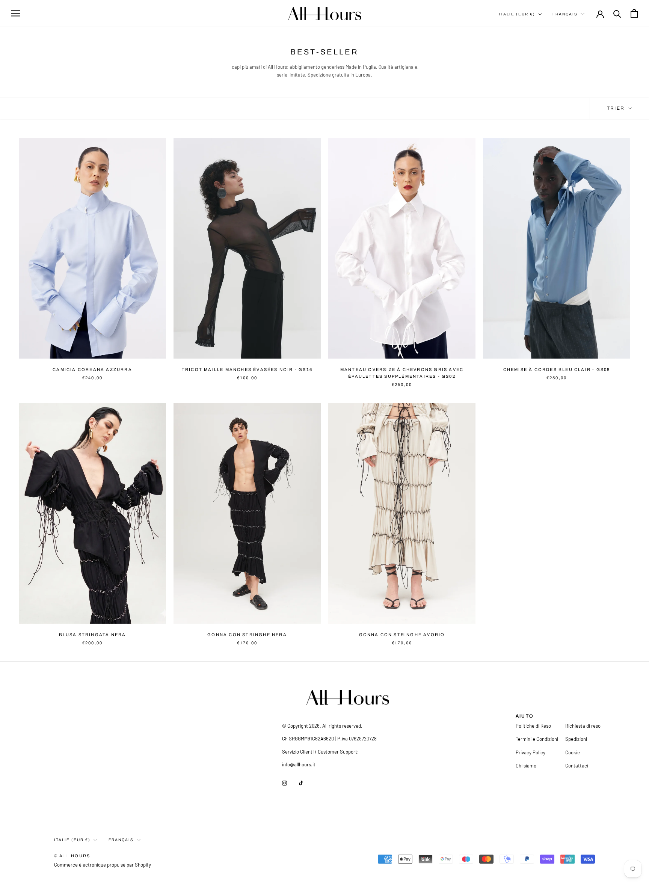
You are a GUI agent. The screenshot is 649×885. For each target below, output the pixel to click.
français (121, 840)
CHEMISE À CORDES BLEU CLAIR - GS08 (556, 369)
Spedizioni (576, 739)
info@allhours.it (298, 764)
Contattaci (576, 766)
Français (565, 14)
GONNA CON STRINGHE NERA (247, 634)
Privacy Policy (530, 752)
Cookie (572, 752)
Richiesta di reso (583, 726)
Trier (617, 108)
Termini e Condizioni (537, 739)
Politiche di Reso (533, 726)
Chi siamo (526, 766)
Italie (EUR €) (517, 14)
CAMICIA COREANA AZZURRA (92, 369)
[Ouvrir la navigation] (15, 13)
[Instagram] (284, 783)
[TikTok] (301, 783)
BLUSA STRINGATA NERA (92, 634)
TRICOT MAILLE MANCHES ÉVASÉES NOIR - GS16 (247, 369)
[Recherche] (617, 13)
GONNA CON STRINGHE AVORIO (402, 634)
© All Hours (72, 855)
